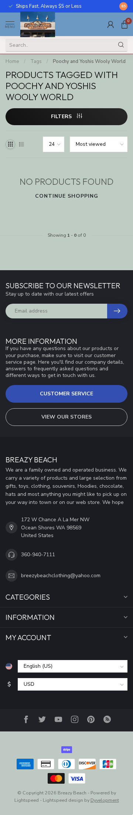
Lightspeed (26, 800)
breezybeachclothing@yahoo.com (60, 575)
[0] (124, 24)
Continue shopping (66, 196)
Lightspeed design (63, 800)
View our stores (66, 416)
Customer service (66, 393)
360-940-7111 (38, 554)
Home (12, 61)
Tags (36, 61)
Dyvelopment (105, 800)
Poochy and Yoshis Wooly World (89, 61)
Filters (62, 116)
